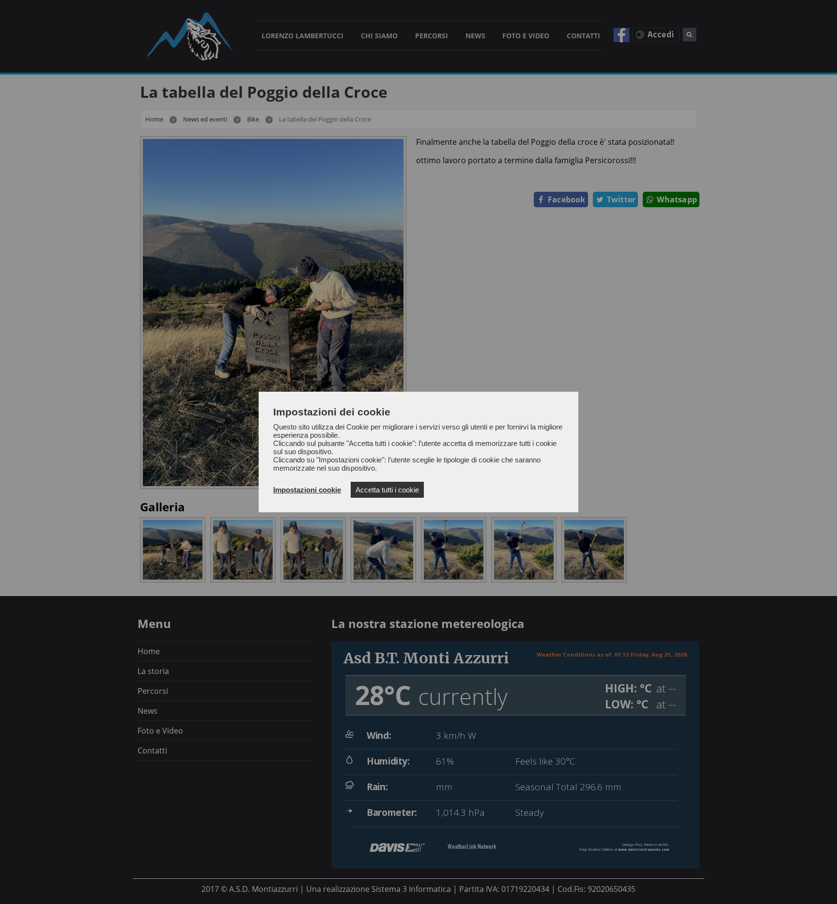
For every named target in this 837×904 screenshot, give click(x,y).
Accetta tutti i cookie (387, 490)
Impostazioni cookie (307, 490)
